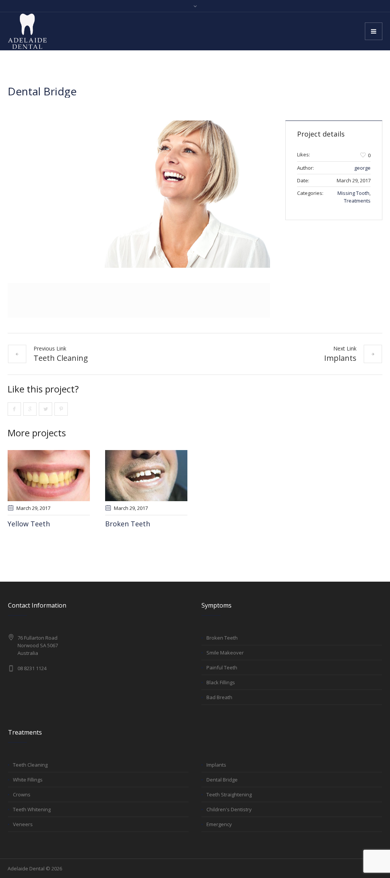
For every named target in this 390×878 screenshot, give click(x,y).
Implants (340, 358)
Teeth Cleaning (61, 358)
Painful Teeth (221, 667)
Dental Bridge (222, 779)
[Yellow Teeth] (49, 475)
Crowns (21, 794)
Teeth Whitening (32, 809)
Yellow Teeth (29, 523)
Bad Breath (219, 697)
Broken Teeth (127, 523)
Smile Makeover (225, 652)
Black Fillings (220, 682)
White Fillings (28, 779)
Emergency (219, 824)
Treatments (357, 200)
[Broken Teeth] (146, 475)
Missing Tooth (353, 193)
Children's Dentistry (229, 809)
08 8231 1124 (32, 668)
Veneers (23, 824)
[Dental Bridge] (139, 194)
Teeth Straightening (229, 794)
